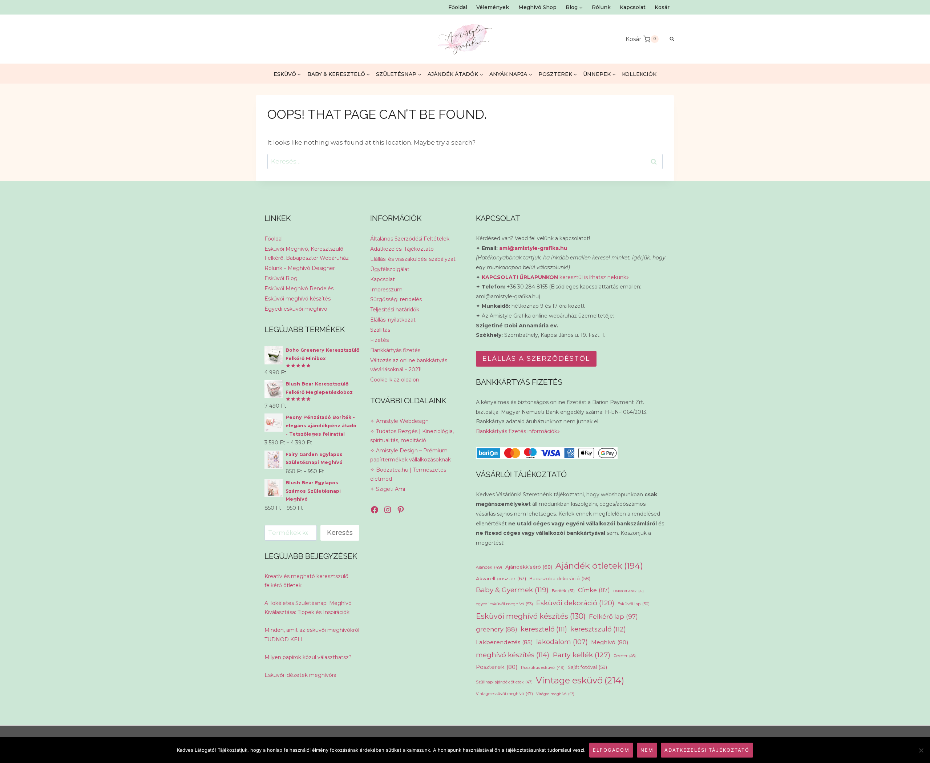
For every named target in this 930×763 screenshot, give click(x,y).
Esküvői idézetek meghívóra (300, 675)
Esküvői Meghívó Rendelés (298, 288)
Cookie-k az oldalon (394, 379)
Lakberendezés (504, 642)
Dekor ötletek (628, 591)
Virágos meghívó (555, 694)
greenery (496, 629)
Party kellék (581, 654)
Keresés (340, 533)
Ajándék (489, 567)
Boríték (563, 590)
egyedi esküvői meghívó (504, 603)
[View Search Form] (668, 39)
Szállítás (380, 330)
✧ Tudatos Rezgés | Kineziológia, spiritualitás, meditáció (412, 436)
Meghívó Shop (537, 7)
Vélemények (492, 7)
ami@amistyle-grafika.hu (533, 248)
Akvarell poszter (501, 578)
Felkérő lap (613, 616)
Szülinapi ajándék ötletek (504, 682)
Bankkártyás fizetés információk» (518, 431)
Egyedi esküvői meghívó (295, 309)
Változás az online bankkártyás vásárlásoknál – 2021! (408, 365)
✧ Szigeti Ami (387, 489)
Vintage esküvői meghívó (504, 693)
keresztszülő (598, 629)
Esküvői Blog (281, 278)
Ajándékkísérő (528, 567)
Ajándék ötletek (599, 566)
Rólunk (601, 7)
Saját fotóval (587, 667)
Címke (594, 590)
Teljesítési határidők (394, 309)
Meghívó (609, 642)
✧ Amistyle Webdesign (399, 421)
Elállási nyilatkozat (393, 319)
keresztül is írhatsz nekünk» (555, 277)
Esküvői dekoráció (575, 603)
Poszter (625, 656)
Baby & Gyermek (512, 590)
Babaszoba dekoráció (559, 578)
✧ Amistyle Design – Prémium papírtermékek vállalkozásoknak (410, 455)
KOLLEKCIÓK (639, 74)
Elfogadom (611, 750)
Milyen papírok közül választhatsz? (308, 657)
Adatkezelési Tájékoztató (402, 249)
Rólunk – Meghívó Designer (299, 268)
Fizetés (379, 340)
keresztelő (544, 629)
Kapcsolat (633, 7)
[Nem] (921, 750)
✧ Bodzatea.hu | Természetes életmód (408, 474)
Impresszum (386, 289)
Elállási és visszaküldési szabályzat (413, 259)
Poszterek (497, 666)
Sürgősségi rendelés (396, 299)
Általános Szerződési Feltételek (409, 238)
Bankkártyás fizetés (395, 350)
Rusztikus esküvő (543, 667)
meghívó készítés (512, 655)
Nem (647, 750)
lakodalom (562, 642)
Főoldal (457, 7)
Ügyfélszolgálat (389, 269)
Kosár (662, 7)
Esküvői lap (634, 603)
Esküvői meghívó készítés (297, 298)
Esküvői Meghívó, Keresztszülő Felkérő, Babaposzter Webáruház (306, 253)
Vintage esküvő (580, 680)
